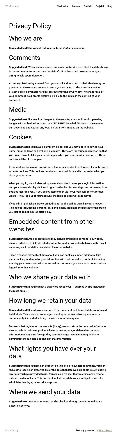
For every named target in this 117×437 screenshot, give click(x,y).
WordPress (105, 430)
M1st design (12, 6)
